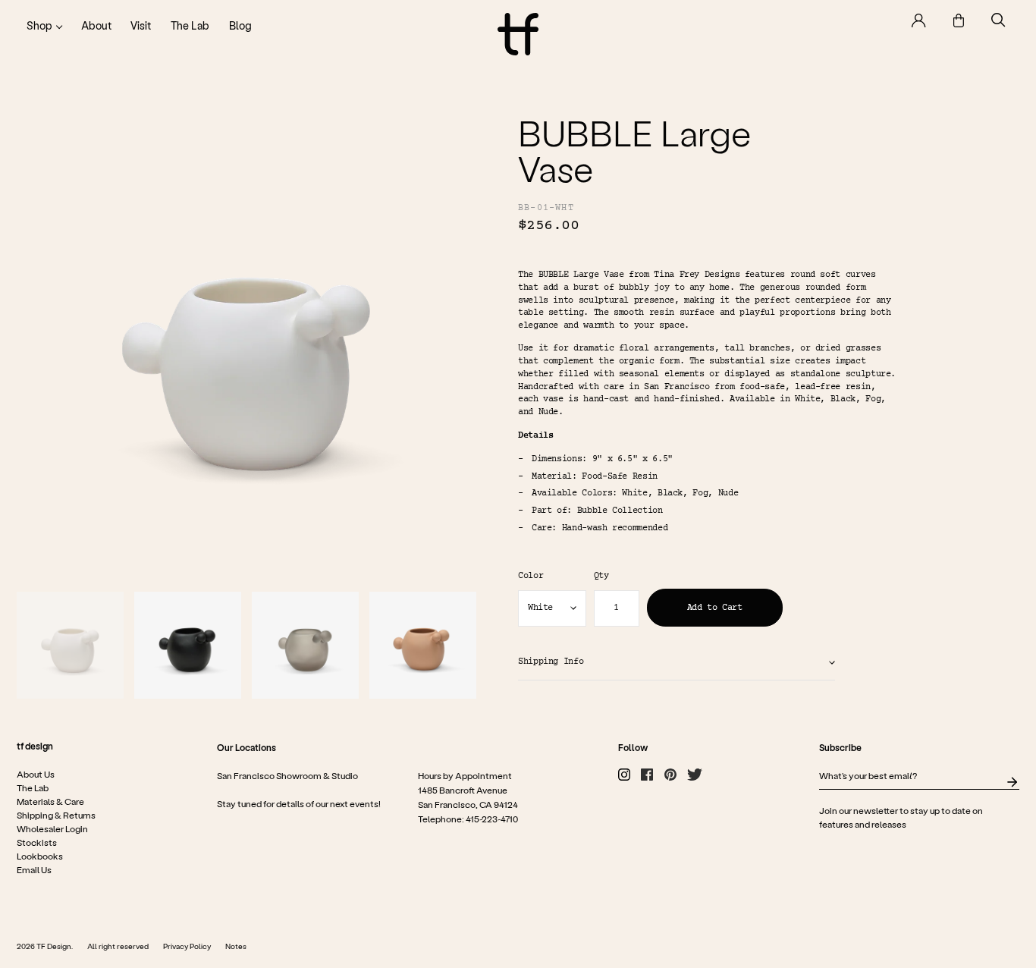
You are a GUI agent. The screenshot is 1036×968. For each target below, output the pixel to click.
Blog (240, 25)
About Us (36, 773)
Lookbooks (40, 855)
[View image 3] (305, 645)
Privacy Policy (187, 946)
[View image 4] (423, 645)
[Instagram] (624, 774)
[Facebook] (647, 774)
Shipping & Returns (56, 814)
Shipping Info (550, 662)
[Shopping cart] (959, 20)
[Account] (919, 20)
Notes (235, 946)
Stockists (37, 842)
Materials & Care (50, 801)
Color (530, 576)
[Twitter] (694, 774)
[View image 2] (187, 645)
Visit (140, 25)
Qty (601, 576)
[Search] (998, 20)
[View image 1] (70, 645)
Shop (39, 25)
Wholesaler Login (52, 828)
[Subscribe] (1012, 782)
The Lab (190, 25)
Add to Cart (714, 608)
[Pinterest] (670, 774)
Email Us (34, 869)
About (96, 25)
